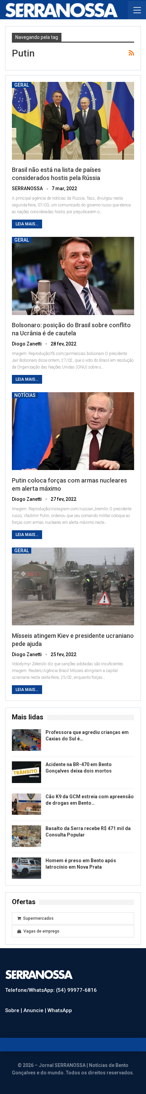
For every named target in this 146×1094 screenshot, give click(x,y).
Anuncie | (35, 1010)
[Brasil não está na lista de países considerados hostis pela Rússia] (73, 121)
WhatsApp (60, 1010)
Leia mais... (27, 224)
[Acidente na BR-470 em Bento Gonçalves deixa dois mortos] (26, 772)
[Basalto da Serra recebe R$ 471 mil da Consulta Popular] (26, 836)
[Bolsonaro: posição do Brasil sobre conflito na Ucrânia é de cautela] (73, 276)
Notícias (25, 395)
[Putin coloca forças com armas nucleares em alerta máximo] (73, 431)
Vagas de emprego (41, 931)
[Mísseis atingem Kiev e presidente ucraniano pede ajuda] (73, 586)
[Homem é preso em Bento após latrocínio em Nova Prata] (26, 868)
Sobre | (14, 1010)
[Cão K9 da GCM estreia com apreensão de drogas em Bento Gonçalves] (26, 804)
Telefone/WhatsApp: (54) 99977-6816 (51, 990)
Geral (21, 85)
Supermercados (38, 918)
